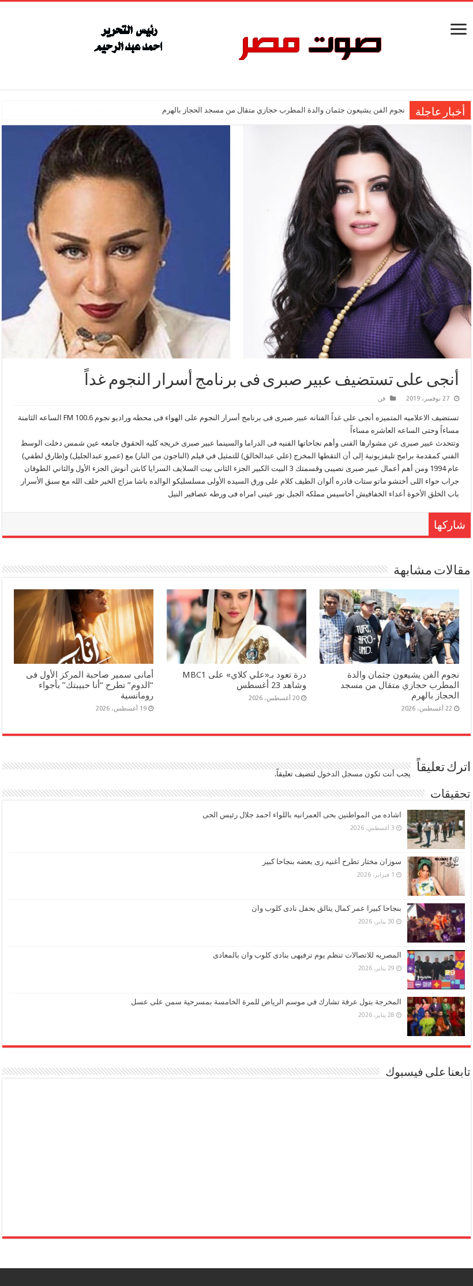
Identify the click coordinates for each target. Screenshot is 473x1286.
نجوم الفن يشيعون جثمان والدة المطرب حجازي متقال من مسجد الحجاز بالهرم (283, 110)
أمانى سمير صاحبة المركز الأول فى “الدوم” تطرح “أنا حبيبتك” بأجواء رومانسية (89, 685)
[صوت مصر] (237, 43)
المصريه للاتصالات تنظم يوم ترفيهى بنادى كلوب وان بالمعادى (307, 955)
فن (381, 398)
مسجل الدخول (340, 773)
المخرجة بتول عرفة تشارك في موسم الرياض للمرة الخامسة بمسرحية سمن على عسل (266, 1001)
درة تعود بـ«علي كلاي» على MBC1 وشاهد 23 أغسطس (244, 680)
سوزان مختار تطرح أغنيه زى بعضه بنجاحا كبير (331, 861)
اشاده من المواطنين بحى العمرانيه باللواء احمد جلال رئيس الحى (301, 814)
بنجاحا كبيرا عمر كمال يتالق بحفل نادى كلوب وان (326, 908)
